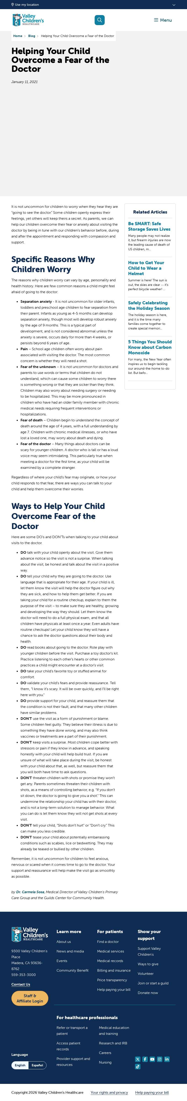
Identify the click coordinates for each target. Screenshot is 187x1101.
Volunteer (145, 973)
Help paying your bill (113, 989)
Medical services (110, 951)
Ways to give (148, 964)
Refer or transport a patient (72, 1030)
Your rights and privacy (109, 1092)
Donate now (148, 992)
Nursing (105, 1062)
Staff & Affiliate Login (30, 998)
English (20, 1065)
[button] (163, 20)
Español (37, 1065)
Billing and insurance (114, 970)
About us (64, 941)
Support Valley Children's (149, 951)
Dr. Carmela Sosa (30, 892)
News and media (70, 951)
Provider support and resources (73, 1061)
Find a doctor (108, 941)
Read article (150, 239)
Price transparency (112, 980)
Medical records (110, 960)
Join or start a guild (153, 983)
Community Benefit (72, 970)
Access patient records (68, 1046)
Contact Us (20, 984)
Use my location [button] (27, 5)
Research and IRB (113, 1043)
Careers (105, 1052)
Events (62, 960)
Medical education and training (114, 1030)
